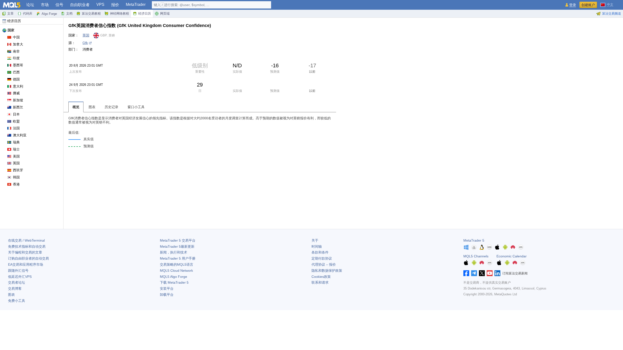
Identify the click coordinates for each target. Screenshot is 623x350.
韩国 (16, 177)
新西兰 (18, 107)
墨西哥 (18, 65)
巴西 (16, 72)
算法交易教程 (91, 13)
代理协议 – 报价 (324, 264)
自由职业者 (80, 5)
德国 (16, 79)
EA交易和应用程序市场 (25, 264)
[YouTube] (490, 273)
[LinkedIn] (497, 273)
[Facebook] (466, 273)
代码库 (27, 13)
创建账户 (588, 5)
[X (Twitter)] (482, 273)
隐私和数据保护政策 (327, 270)
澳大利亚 (20, 135)
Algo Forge (49, 14)
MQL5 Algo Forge (173, 277)
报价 (115, 5)
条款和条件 (320, 252)
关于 (315, 240)
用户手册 (177, 258)
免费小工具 (16, 301)
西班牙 (18, 170)
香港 (16, 184)
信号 (59, 5)
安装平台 (167, 288)
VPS (100, 4)
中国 (16, 37)
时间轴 (317, 246)
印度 (16, 58)
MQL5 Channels (475, 256)
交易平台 (177, 240)
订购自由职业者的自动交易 (28, 258)
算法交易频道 (611, 13)
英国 (16, 163)
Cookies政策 (321, 277)
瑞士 (16, 149)
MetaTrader (136, 4)
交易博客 (15, 288)
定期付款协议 (322, 258)
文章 (10, 13)
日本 (16, 114)
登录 (572, 5)
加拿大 (18, 44)
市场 (45, 5)
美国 (16, 156)
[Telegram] (474, 273)
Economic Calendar (511, 256)
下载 (174, 282)
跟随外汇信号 (18, 270)
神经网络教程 (119, 13)
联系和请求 (320, 282)
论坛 (30, 5)
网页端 (165, 13)
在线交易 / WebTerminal (26, 240)
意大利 (18, 86)
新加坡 (18, 100)
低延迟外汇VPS (20, 277)
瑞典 (16, 142)
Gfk (85, 43)
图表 (11, 295)
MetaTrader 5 (473, 240)
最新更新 (177, 246)
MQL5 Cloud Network (176, 270)
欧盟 (16, 121)
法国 (16, 128)
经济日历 (144, 13)
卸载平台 (167, 295)
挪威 (16, 93)
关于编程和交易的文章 (25, 252)
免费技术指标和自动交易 (27, 246)
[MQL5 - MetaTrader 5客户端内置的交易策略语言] (11, 5)
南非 (16, 51)
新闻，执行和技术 (173, 252)
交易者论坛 (16, 282)
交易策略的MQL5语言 (176, 264)
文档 (69, 13)
